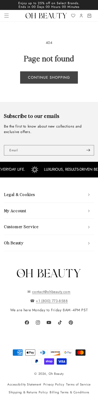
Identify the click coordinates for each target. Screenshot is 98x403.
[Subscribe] (88, 150)
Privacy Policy (53, 384)
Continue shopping (49, 77)
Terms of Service (78, 384)
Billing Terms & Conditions (69, 392)
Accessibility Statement (24, 384)
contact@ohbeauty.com (51, 291)
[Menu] (6, 15)
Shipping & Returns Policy (28, 392)
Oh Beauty (56, 373)
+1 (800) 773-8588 (52, 300)
